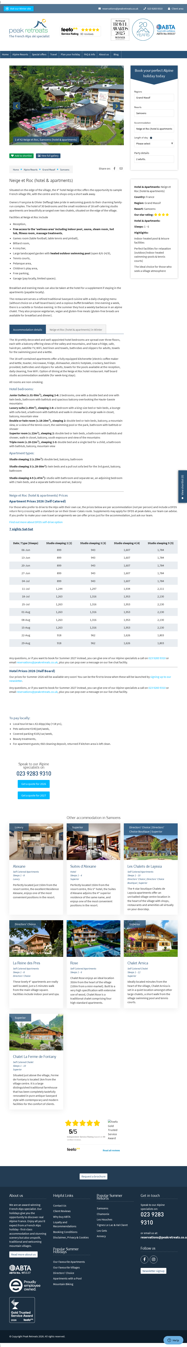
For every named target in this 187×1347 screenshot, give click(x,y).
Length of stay (141, 137)
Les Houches (104, 1219)
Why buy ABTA (61, 1216)
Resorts (137, 107)
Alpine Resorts (20, 54)
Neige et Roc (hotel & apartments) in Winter (76, 329)
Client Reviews (62, 1211)
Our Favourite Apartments (69, 1262)
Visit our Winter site (20, 8)
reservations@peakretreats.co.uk (37, 662)
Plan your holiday (70, 54)
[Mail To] (121, 168)
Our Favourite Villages (66, 1267)
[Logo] (28, 26)
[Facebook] (114, 168)
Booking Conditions (65, 1232)
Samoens (64, 169)
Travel (53, 54)
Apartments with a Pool (67, 1278)
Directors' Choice (63, 1273)
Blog (116, 54)
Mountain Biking (63, 1284)
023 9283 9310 (157, 658)
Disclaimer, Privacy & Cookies (71, 1237)
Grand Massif (48, 169)
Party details (141, 153)
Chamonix (103, 1214)
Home (5, 54)
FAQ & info (89, 54)
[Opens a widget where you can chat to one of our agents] (173, 1340)
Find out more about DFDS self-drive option (36, 522)
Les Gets (102, 1230)
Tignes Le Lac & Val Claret (112, 1225)
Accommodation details (27, 329)
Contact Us (59, 1205)
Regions (138, 91)
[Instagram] (153, 1259)
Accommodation (142, 122)
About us (104, 54)
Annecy (101, 1236)
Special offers (39, 54)
